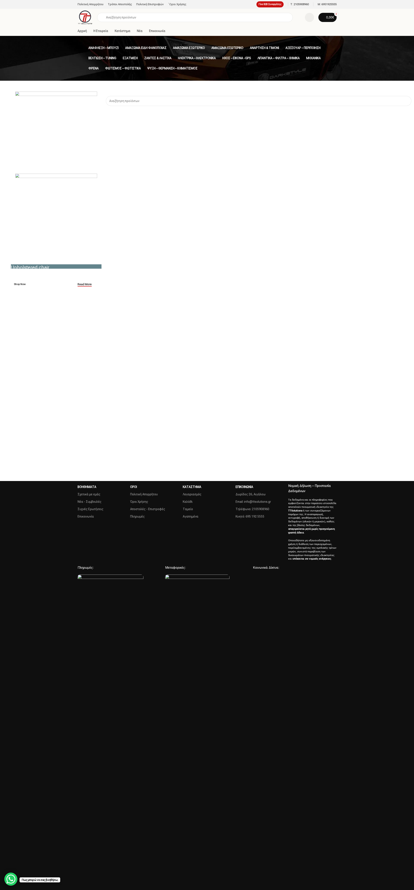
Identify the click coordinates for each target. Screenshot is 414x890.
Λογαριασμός (192, 494)
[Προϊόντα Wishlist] (299, 17)
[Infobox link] (299, 4)
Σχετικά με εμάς (89, 494)
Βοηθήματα (87, 487)
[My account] (309, 17)
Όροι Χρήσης (139, 501)
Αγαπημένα (190, 516)
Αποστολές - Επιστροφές (147, 509)
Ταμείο (188, 509)
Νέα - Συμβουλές (89, 501)
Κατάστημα (192, 487)
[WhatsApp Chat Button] (10, 879)
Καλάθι (188, 501)
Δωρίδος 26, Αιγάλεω (251, 494)
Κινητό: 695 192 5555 (250, 516)
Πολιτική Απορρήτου (144, 494)
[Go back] (83, 48)
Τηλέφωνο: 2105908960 (252, 509)
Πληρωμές (137, 516)
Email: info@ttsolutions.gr (253, 501)
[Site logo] (85, 17)
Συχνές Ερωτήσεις (90, 509)
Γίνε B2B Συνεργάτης (270, 4)
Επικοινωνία (86, 516)
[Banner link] (56, 266)
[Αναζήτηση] (406, 101)
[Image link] (110, 737)
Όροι (133, 487)
